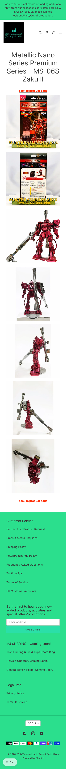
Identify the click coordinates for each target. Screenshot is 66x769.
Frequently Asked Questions (24, 564)
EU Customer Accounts (21, 591)
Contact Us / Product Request (25, 529)
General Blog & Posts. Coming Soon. (29, 669)
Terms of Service (17, 582)
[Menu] (60, 32)
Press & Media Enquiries (21, 538)
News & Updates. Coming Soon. (27, 660)
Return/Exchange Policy (21, 555)
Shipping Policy (16, 547)
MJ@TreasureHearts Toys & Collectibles (38, 754)
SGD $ (32, 723)
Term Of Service (16, 702)
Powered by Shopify (33, 758)
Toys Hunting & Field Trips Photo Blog (30, 652)
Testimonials (14, 573)
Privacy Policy (15, 693)
